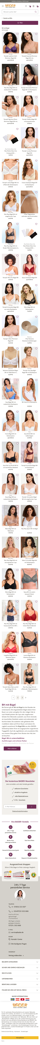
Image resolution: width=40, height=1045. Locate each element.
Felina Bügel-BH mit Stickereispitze (29, 308)
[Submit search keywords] (35, 12)
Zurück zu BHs (7, 18)
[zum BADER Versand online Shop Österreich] (17, 999)
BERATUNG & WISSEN (9, 984)
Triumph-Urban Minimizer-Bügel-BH (10, 340)
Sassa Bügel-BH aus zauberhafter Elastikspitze (10, 498)
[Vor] (26, 698)
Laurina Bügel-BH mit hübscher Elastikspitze (29, 656)
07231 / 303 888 (15, 925)
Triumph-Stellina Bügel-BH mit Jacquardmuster (29, 120)
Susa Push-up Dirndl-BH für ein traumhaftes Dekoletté (10, 466)
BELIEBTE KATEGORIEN (9, 962)
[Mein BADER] (26, 6)
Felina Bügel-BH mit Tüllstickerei (10, 530)
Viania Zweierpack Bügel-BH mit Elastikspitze (29, 183)
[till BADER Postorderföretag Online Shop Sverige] (13, 999)
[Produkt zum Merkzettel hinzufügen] (17, 34)
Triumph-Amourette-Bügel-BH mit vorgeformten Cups (29, 498)
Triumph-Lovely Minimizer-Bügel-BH (29, 152)
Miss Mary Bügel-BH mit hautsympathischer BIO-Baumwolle (10, 625)
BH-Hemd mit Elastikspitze (29, 402)
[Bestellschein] (33, 6)
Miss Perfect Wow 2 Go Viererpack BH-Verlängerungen (10, 152)
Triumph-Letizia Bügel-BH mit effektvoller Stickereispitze (10, 183)
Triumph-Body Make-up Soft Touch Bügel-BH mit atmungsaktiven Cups (10, 688)
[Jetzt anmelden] (31, 807)
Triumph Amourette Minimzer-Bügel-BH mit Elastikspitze (29, 89)
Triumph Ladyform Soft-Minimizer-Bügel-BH (10, 57)
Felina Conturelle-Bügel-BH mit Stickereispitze (29, 561)
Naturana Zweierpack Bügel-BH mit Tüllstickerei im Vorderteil (10, 372)
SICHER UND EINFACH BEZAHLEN (13, 967)
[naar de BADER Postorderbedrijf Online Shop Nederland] (27, 999)
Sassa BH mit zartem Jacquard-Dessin (29, 593)
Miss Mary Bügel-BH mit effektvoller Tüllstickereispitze (29, 688)
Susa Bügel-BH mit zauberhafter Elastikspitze (10, 403)
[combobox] (20, 12)
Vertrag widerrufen (15, 955)
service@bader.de (17, 932)
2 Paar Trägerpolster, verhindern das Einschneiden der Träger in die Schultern (29, 215)
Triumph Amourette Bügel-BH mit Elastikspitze (29, 466)
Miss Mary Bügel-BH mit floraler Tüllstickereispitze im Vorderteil (10, 247)
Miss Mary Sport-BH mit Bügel (29, 529)
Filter (21, 23)
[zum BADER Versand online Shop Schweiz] (22, 999)
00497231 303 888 (21, 911)
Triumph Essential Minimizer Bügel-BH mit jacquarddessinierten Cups (29, 57)
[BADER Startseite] (10, 6)
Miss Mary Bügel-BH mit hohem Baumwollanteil (29, 625)
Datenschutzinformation (20, 811)
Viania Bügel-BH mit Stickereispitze (10, 435)
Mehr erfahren (12, 748)
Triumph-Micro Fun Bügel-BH (10, 277)
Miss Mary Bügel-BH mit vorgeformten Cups (10, 215)
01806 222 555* (20, 907)
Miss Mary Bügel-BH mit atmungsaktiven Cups (10, 561)
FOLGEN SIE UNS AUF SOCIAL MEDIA (14, 990)
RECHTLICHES (6, 973)
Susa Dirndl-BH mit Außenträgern (29, 435)
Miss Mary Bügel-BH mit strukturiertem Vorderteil (10, 89)
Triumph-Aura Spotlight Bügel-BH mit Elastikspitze (29, 371)
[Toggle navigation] (3, 6)
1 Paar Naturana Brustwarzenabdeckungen (29, 340)
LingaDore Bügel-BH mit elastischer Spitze (10, 656)
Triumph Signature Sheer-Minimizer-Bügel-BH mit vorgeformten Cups (11, 120)
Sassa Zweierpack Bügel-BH (29, 277)
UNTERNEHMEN (7, 979)
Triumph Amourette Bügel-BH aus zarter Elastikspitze (11, 308)
